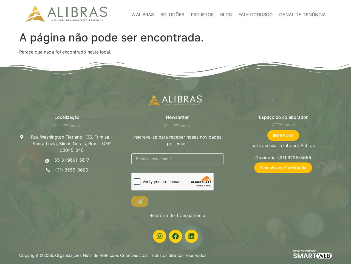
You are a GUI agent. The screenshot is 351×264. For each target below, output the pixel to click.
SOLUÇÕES (172, 14)
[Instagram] (159, 236)
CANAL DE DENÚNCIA (302, 14)
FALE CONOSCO (256, 14)
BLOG (226, 14)
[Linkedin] (191, 236)
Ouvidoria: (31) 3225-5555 (283, 157)
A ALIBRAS (143, 14)
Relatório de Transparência (177, 215)
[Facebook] (175, 236)
